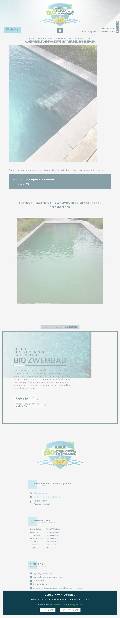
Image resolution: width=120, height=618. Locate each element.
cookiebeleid (59, 604)
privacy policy (75, 604)
